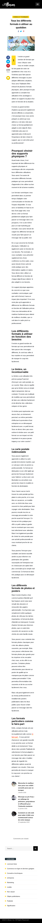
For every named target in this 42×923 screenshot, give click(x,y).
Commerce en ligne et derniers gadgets (20, 868)
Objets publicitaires (13, 896)
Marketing (10, 882)
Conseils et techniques (20, 17)
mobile (9, 887)
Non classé (11, 892)
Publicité (10, 901)
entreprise (10, 878)
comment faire (12, 864)
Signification (11, 905)
